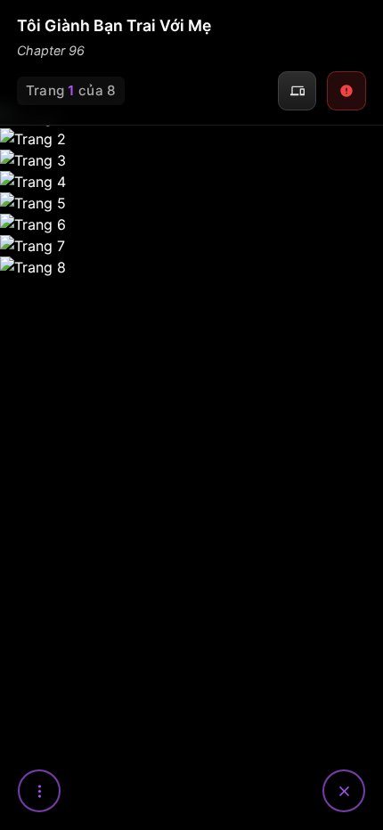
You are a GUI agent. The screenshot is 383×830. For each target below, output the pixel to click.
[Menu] (39, 790)
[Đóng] (343, 790)
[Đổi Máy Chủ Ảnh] (297, 90)
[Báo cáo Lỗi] (346, 90)
